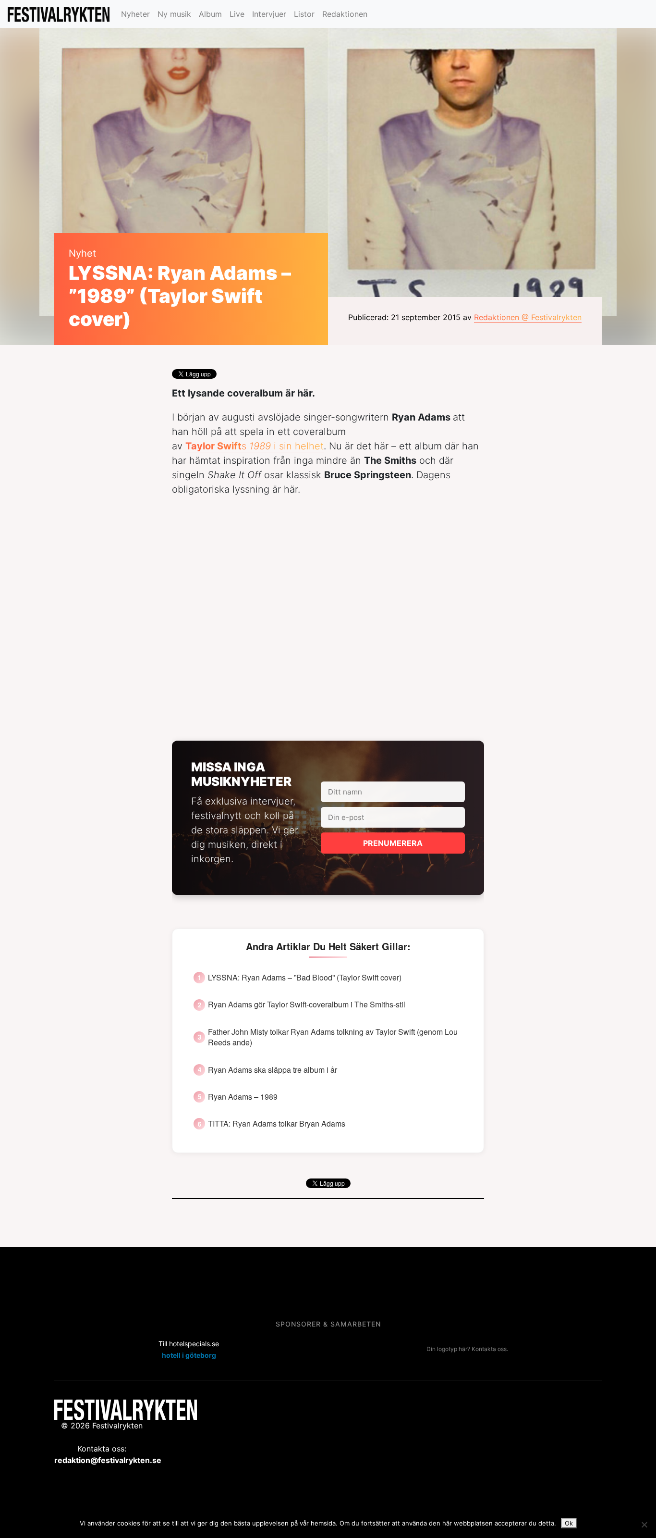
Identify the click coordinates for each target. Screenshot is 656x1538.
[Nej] (644, 1524)
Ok (569, 1523)
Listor (304, 14)
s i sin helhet (254, 446)
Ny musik (174, 14)
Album (210, 14)
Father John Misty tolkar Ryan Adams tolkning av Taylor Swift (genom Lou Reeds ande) (333, 1037)
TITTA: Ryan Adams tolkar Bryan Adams (276, 1123)
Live (237, 14)
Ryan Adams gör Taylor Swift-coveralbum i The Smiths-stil (306, 1004)
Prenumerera (393, 843)
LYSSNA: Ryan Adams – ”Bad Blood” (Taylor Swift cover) (304, 977)
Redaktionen (344, 14)
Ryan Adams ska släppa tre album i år (272, 1070)
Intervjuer (269, 14)
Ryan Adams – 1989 (243, 1096)
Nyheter (135, 14)
